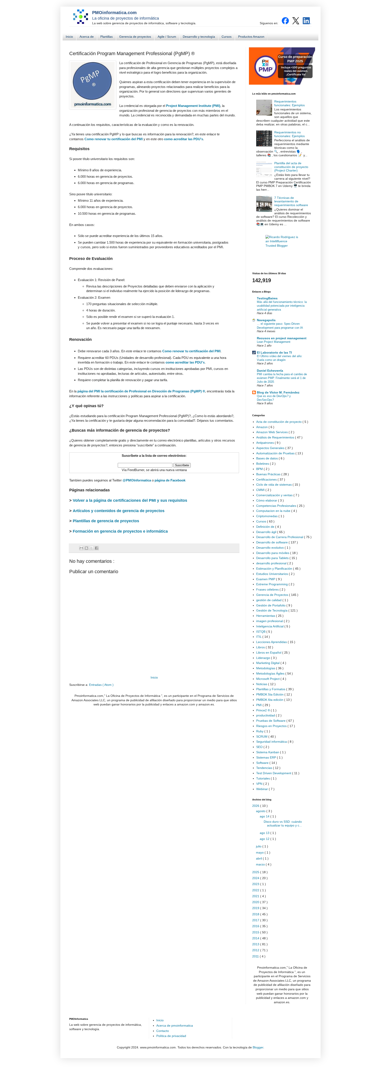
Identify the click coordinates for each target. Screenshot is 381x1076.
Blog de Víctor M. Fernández (278, 392)
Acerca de (87, 36)
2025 (256, 872)
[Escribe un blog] (86, 548)
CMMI (260, 490)
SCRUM (262, 736)
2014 (256, 938)
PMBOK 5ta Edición (270, 694)
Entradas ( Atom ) (101, 684)
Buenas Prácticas (268, 474)
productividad (266, 715)
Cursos (227, 36)
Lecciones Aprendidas (272, 642)
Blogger (258, 1047)
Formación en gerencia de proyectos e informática (120, 531)
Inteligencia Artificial (270, 626)
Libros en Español (269, 652)
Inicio (69, 36)
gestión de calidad (269, 600)
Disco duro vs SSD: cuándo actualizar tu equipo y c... (283, 823)
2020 (256, 902)
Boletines (263, 463)
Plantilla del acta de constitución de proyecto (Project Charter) (291, 166)
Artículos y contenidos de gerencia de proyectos (118, 511)
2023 (256, 884)
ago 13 (265, 833)
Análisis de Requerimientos (275, 437)
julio (259, 846)
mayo (260, 852)
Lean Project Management (273, 341)
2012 (256, 950)
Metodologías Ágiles (270, 673)
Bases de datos (267, 458)
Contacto (162, 1031)
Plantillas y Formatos (271, 689)
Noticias (262, 684)
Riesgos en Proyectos (272, 726)
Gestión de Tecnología (272, 610)
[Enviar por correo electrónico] (81, 548)
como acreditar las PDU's (183, 139)
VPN (259, 783)
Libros (261, 647)
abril (259, 858)
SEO (259, 747)
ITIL (259, 636)
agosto (261, 811)
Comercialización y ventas (274, 495)
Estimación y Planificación (274, 568)
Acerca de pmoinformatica (174, 1025)
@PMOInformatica (137, 480)
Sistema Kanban (268, 752)
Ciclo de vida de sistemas (274, 484)
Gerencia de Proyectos (272, 595)
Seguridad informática (272, 741)
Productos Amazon (251, 36)
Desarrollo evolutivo (270, 547)
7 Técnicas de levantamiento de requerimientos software (291, 201)
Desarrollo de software (272, 542)
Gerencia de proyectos (135, 36)
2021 (256, 896)
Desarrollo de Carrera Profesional (280, 537)
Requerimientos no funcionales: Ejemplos (289, 134)
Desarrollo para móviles (273, 553)
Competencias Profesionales (276, 505)
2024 (256, 878)
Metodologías (266, 668)
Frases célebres (268, 589)
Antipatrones (265, 442)
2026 (256, 805)
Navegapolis (266, 320)
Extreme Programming (272, 584)
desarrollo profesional (271, 563)
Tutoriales (263, 778)
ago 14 (265, 816)
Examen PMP (266, 579)
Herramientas (266, 615)
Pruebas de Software (271, 720)
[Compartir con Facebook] (96, 548)
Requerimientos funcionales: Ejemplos (289, 103)
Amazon (262, 427)
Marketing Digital (268, 663)
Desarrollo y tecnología (199, 36)
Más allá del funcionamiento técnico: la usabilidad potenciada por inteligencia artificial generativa (282, 305)
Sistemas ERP (266, 757)
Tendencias (264, 768)
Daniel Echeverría (270, 370)
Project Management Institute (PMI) (193, 106)
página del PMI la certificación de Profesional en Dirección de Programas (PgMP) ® (141, 391)
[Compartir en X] (91, 548)
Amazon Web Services (272, 432)
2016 (256, 926)
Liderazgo (263, 658)
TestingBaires (267, 298)
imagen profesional (270, 621)
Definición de (265, 526)
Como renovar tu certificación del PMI (113, 139)
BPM (260, 469)
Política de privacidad (171, 1036)
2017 (256, 920)
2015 (256, 932)
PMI (259, 705)
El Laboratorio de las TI (274, 352)
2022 (256, 890)
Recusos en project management (281, 338)
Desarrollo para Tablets (272, 558)
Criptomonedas (267, 516)
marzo (261, 864)
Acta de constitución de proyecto (279, 421)
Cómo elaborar (267, 500)
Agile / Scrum (167, 36)
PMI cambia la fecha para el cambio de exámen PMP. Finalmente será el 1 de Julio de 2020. (282, 378)
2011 (256, 956)
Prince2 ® (263, 710)
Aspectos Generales (270, 448)
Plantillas (106, 36)
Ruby (260, 731)
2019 (256, 908)
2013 (256, 944)
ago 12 (265, 839)
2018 (256, 914)
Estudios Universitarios (272, 574)
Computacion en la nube (273, 511)
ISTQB (261, 631)
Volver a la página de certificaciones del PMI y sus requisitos (130, 500)
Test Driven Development (274, 773)
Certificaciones (267, 479)
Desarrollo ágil (266, 532)
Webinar (262, 789)
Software (262, 763)
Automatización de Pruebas (275, 453)
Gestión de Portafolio (271, 605)
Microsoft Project (268, 679)
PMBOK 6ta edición (270, 699)
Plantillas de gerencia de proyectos (106, 521)
